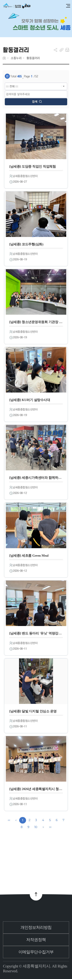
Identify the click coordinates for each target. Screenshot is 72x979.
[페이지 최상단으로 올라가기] (36, 894)
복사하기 (62, 50)
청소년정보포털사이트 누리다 (16, 6)
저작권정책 (36, 939)
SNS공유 (55, 50)
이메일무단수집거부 (36, 952)
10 (35, 827)
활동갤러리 (33, 58)
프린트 (67, 50)
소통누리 (16, 58)
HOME (4, 58)
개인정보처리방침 (36, 927)
